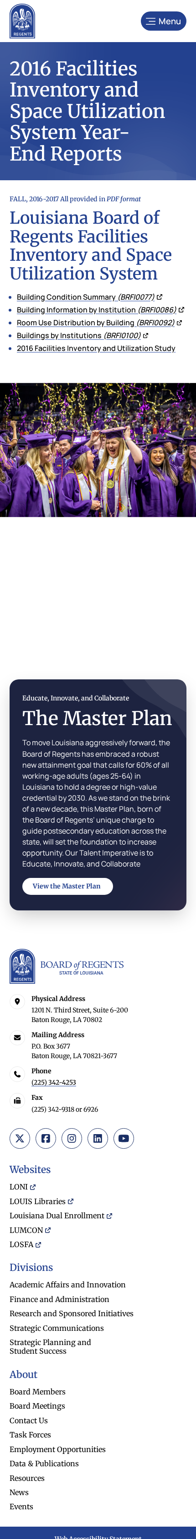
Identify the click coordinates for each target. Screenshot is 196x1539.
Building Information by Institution (96, 310)
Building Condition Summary (86, 297)
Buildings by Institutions (79, 335)
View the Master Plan (67, 886)
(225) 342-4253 (53, 1082)
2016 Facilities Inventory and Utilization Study (96, 348)
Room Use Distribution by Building (96, 322)
